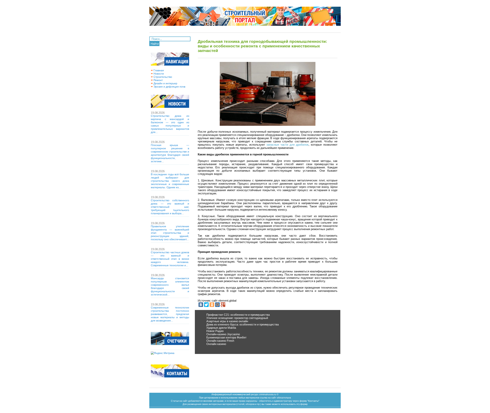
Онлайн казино (216, 344)
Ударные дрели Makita (221, 327)
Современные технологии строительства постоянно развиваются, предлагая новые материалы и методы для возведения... (170, 314)
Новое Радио (215, 331)
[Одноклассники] (212, 304)
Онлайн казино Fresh (220, 340)
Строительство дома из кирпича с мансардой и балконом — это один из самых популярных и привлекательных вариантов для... (170, 124)
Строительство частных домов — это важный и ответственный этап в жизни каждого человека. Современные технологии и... (170, 259)
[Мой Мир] (217, 304)
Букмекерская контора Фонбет (226, 337)
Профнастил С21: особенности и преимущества (238, 314)
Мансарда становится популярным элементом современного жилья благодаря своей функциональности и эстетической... (170, 286)
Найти (155, 43)
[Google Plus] (223, 304)
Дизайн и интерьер (165, 83)
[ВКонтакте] (200, 304)
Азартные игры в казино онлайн (227, 321)
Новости (158, 73)
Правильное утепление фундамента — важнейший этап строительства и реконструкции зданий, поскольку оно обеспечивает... (170, 233)
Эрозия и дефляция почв (169, 86)
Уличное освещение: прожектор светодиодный (237, 318)
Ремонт (158, 80)
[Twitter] (206, 304)
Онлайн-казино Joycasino (223, 334)
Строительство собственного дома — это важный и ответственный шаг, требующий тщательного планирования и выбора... (170, 207)
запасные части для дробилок (287, 144)
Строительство (162, 76)
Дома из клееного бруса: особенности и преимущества (242, 324)
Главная (158, 70)
